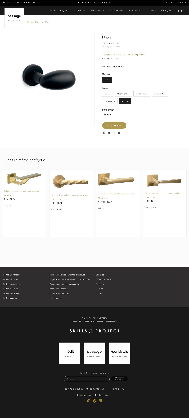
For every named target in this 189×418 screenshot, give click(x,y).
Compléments (80, 10)
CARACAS (10, 199)
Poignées (64, 10)
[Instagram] (88, 401)
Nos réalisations (116, 10)
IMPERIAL (57, 203)
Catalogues (166, 10)
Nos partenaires (98, 10)
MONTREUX (105, 201)
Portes (52, 10)
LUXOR (149, 201)
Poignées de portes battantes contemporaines (124, 54)
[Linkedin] (100, 401)
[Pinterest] (94, 401)
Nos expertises (134, 10)
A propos (180, 10)
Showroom (151, 10)
